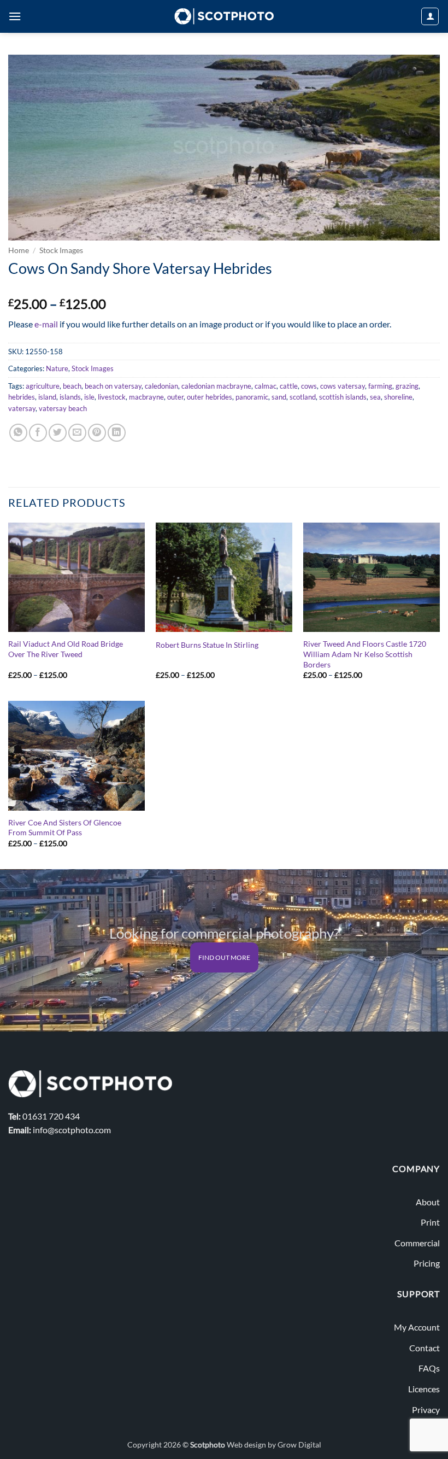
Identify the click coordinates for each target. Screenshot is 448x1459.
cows (309, 386)
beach (72, 386)
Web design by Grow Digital (274, 1444)
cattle (289, 386)
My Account (417, 1327)
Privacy (426, 1409)
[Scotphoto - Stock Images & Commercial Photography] (224, 16)
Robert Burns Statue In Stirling (207, 644)
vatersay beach (63, 408)
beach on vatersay (113, 386)
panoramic (251, 396)
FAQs (429, 1368)
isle (89, 396)
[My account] (430, 16)
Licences (424, 1389)
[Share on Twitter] (58, 433)
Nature (57, 368)
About (428, 1202)
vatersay (22, 408)
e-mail (46, 324)
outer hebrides (209, 396)
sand (279, 396)
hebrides (21, 396)
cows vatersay (342, 386)
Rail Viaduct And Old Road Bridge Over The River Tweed (65, 649)
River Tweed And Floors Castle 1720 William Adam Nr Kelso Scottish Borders (364, 654)
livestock (112, 396)
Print (430, 1222)
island (47, 396)
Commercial (417, 1243)
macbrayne (146, 396)
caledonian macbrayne (216, 386)
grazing (407, 386)
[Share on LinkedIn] (117, 433)
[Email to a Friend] (77, 433)
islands (70, 396)
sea (375, 396)
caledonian (161, 386)
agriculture (43, 386)
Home (18, 250)
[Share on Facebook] (38, 433)
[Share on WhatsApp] (18, 433)
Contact (424, 1348)
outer (175, 396)
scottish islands (343, 396)
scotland (303, 396)
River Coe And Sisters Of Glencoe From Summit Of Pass (64, 827)
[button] (14, 16)
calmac (265, 386)
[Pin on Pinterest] (97, 433)
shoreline (398, 396)
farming (380, 386)
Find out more (224, 957)
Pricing (427, 1263)
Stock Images (61, 250)
